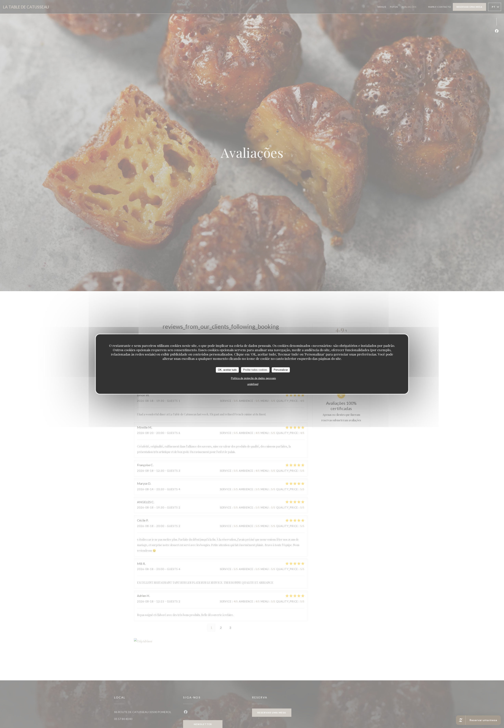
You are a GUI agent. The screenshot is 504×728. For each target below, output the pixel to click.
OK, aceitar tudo (227, 369)
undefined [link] (252, 384)
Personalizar (281, 369)
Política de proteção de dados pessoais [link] (253, 378)
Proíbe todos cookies (255, 369)
